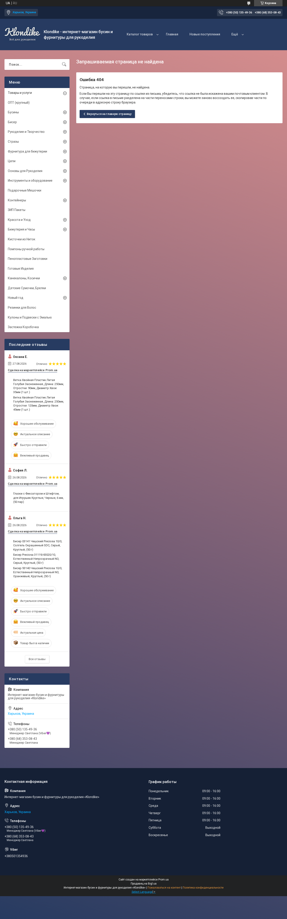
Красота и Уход (19, 220)
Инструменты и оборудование (30, 180)
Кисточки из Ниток (21, 239)
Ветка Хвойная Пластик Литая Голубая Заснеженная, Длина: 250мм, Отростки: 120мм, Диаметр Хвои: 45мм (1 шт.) (38, 403)
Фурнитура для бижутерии (27, 151)
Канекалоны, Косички (24, 278)
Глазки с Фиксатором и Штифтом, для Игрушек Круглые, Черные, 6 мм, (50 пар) (38, 497)
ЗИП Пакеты (16, 210)
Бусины (13, 112)
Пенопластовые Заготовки (27, 258)
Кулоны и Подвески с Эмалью (30, 317)
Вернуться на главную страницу (109, 114)
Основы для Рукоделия (25, 171)
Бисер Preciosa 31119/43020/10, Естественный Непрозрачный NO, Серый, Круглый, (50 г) (36, 558)
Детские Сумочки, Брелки (27, 288)
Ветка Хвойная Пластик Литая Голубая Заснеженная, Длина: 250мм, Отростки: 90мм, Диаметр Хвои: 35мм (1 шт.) (38, 386)
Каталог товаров (140, 34)
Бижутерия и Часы (21, 229)
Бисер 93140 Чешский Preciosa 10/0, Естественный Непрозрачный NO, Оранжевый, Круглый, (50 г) (37, 572)
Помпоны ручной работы (26, 249)
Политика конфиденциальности (203, 887)
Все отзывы (37, 659)
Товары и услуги (20, 93)
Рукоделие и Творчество (26, 131)
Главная (172, 34)
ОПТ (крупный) (19, 102)
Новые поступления (204, 34)
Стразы (13, 141)
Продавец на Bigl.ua (144, 883)
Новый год (15, 297)
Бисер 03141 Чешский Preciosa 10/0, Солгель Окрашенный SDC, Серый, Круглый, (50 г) (37, 545)
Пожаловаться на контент (164, 887)
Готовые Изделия (21, 268)
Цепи (11, 161)
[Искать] (64, 64)
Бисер (12, 122)
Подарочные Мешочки (24, 190)
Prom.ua (163, 879)
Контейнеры (17, 200)
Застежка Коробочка (23, 327)
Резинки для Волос (22, 307)
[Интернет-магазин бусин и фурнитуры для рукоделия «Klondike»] (22, 34)
